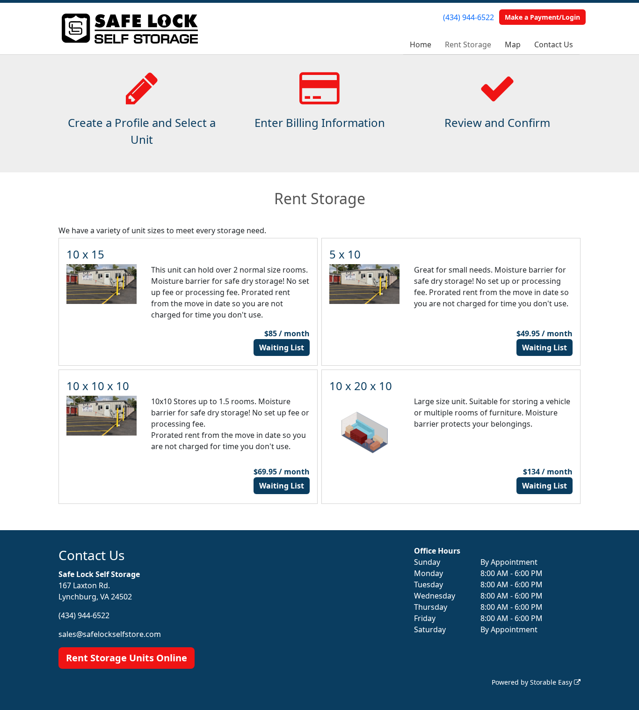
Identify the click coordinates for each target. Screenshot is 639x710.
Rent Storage (468, 44)
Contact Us (553, 44)
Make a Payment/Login (542, 17)
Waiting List (281, 347)
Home (420, 44)
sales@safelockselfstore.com (109, 634)
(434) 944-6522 (468, 17)
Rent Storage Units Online (126, 657)
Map (513, 44)
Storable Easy (552, 682)
